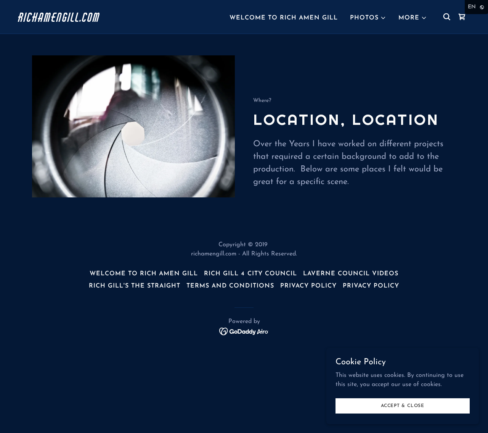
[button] (368, 18)
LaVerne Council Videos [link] (350, 274)
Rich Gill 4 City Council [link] (250, 274)
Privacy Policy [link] (308, 286)
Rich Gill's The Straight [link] (134, 286)
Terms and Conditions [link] (230, 286)
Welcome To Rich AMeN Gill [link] (284, 18)
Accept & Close (402, 405)
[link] (81, 20)
